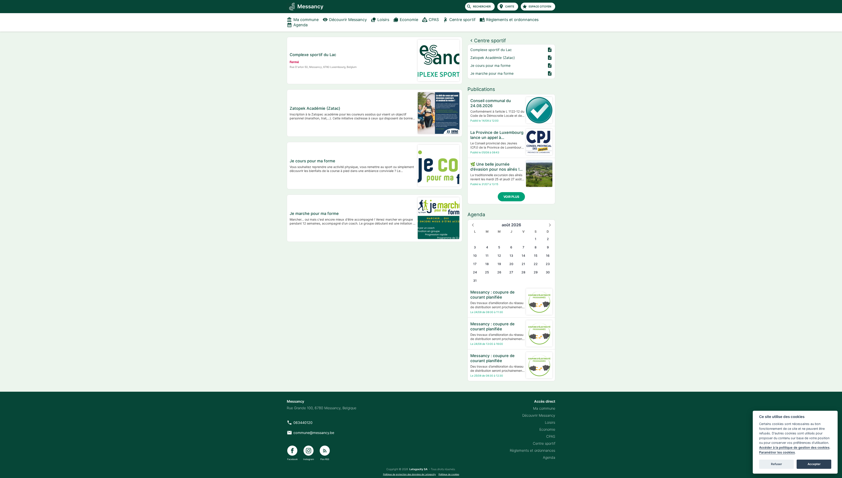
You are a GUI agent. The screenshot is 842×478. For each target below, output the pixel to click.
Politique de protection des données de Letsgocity (409, 474)
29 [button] (536, 272)
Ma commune (306, 20)
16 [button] (547, 255)
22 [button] (536, 264)
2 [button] (548, 239)
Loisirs (383, 20)
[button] (473, 224)
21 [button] (523, 264)
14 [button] (523, 255)
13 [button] (511, 255)
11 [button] (487, 255)
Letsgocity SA (418, 469)
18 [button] (487, 264)
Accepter (814, 464)
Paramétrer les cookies (777, 452)
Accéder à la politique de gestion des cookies (794, 447)
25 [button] (487, 272)
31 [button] (475, 280)
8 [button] (536, 247)
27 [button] (511, 272)
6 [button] (511, 247)
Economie (409, 20)
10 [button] (475, 255)
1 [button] (535, 239)
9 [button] (548, 247)
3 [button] (475, 247)
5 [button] (499, 247)
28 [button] (523, 272)
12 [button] (499, 255)
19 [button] (499, 264)
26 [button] (499, 272)
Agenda (300, 25)
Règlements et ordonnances (512, 20)
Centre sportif (462, 20)
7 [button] (523, 247)
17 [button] (474, 264)
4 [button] (487, 247)
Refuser (776, 464)
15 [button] (535, 255)
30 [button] (548, 272)
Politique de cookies (449, 474)
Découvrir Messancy (348, 20)
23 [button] (548, 264)
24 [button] (475, 272)
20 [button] (511, 264)
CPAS (434, 20)
